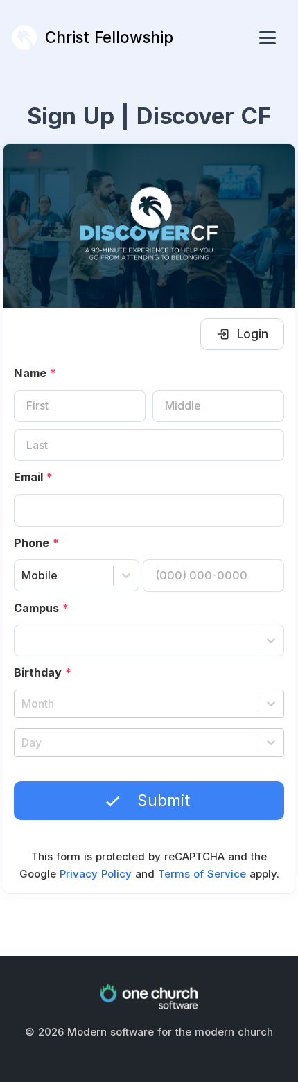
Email (33, 477)
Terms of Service (202, 873)
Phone (36, 543)
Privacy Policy (96, 873)
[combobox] (23, 575)
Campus (41, 608)
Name (35, 373)
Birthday (42, 672)
